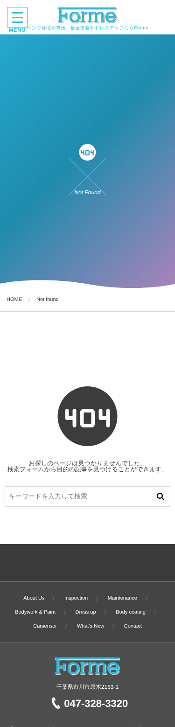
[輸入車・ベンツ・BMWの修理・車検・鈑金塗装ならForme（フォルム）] (87, 15)
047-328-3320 (96, 703)
